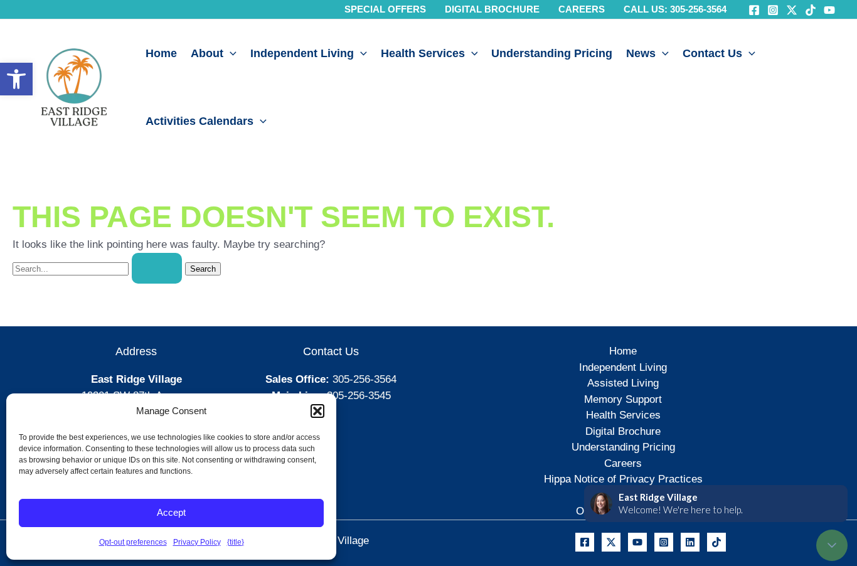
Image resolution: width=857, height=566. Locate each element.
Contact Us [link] (712, 53)
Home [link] (161, 53)
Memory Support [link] (623, 399)
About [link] (207, 53)
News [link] (641, 53)
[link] (16, 79)
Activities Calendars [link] (199, 121)
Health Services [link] (423, 53)
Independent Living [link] (302, 53)
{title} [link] (235, 542)
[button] (317, 411)
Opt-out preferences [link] (133, 542)
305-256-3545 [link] (359, 396)
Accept (171, 512)
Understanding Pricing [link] (551, 53)
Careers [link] (623, 463)
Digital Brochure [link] (623, 431)
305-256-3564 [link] (365, 379)
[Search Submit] (157, 268)
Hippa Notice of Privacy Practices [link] (623, 479)
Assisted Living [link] (623, 383)
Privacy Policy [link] (197, 542)
